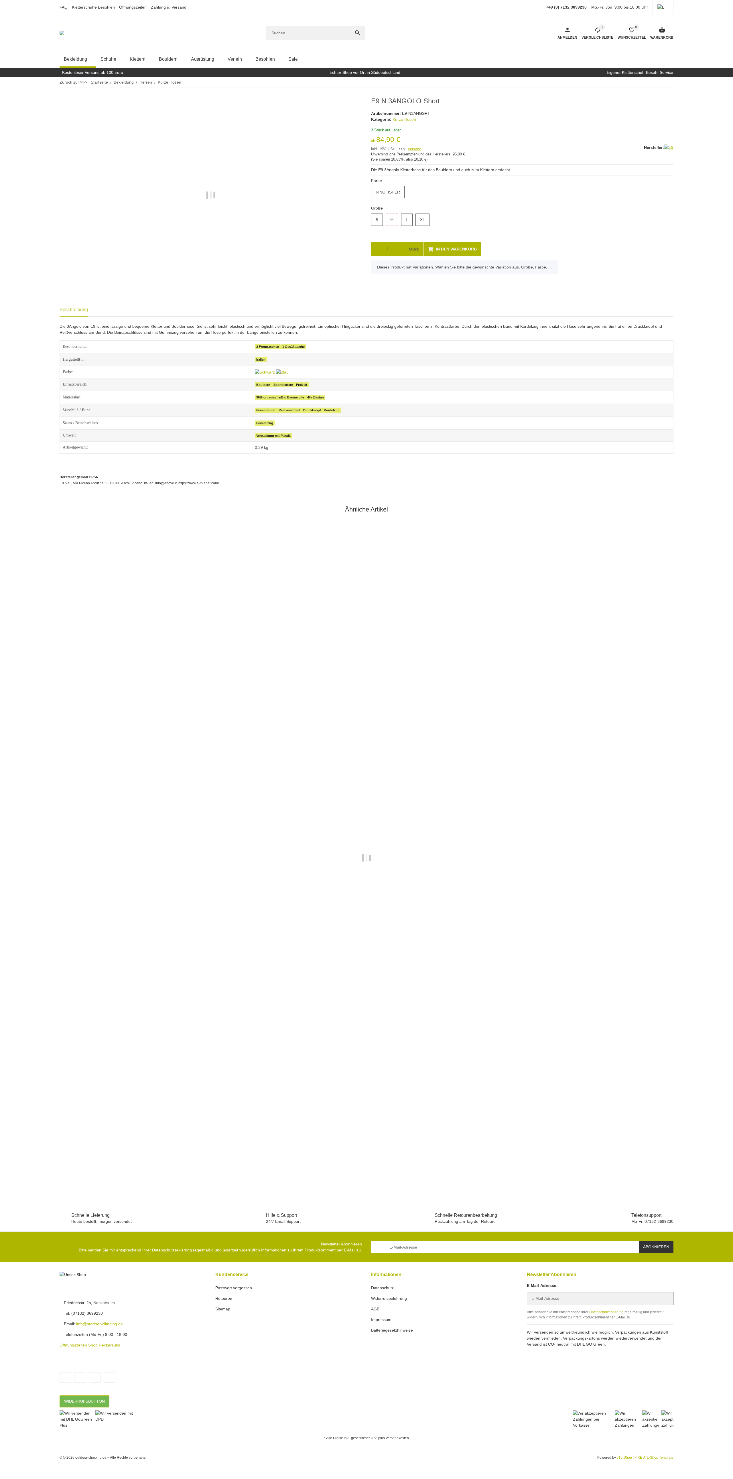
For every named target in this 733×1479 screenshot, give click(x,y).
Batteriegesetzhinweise (392, 1330)
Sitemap (222, 1309)
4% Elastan (315, 397)
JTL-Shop (625, 1458)
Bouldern (263, 384)
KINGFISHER (390, 192)
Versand (414, 149)
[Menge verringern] (377, 249)
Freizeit (301, 384)
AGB (375, 1309)
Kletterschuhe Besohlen (93, 7)
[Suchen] (357, 33)
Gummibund (265, 410)
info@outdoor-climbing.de (99, 1324)
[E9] (668, 148)
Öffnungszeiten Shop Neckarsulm (90, 1345)
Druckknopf (312, 410)
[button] (663, 7)
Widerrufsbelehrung (389, 1298)
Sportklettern (283, 384)
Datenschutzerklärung (172, 1250)
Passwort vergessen (233, 1288)
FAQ (64, 7)
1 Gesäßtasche (293, 346)
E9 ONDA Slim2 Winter (81, 1161)
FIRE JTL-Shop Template (654, 1458)
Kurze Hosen (404, 119)
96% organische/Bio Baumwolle (280, 397)
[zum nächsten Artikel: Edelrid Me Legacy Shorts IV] (665, 82)
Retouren (223, 1298)
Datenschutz (382, 1288)
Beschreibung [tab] (74, 309)
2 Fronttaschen (267, 346)
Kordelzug (332, 410)
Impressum (381, 1319)
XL (424, 219)
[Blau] (282, 372)
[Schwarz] (265, 372)
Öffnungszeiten (133, 7)
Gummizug (264, 423)
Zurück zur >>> (73, 82)
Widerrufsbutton (84, 1401)
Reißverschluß (289, 410)
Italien (260, 359)
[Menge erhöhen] (399, 249)
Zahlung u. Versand (168, 7)
